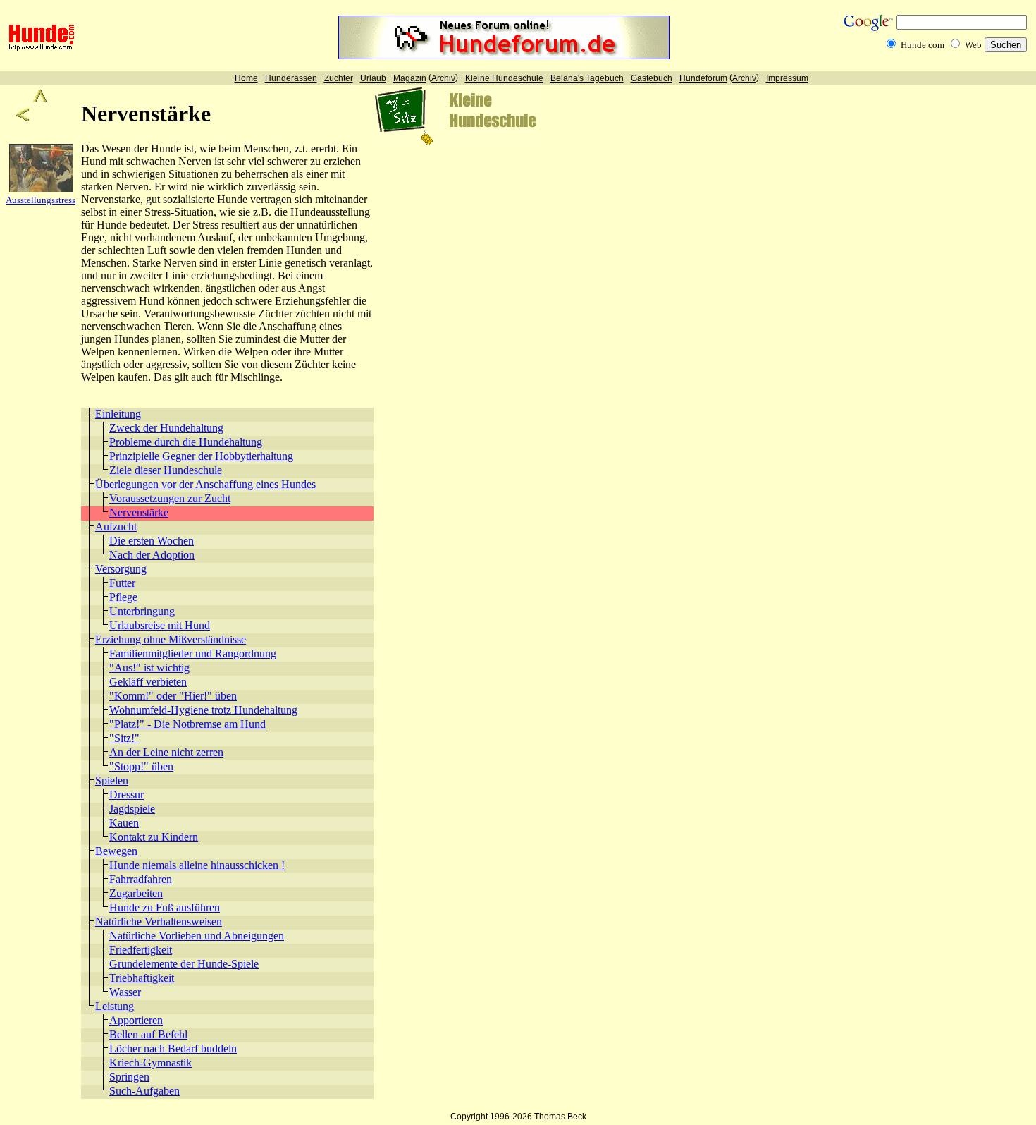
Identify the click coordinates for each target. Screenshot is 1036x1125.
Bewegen (116, 851)
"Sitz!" (124, 738)
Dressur (126, 795)
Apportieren (136, 1020)
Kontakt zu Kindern (153, 837)
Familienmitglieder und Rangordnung (192, 653)
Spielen (111, 780)
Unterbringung (142, 611)
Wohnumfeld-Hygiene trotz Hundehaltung (203, 710)
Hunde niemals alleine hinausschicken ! (197, 865)
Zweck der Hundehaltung (166, 428)
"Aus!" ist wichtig (149, 668)
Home (246, 78)
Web (973, 44)
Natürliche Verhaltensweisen (158, 922)
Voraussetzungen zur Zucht (169, 498)
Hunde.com (922, 44)
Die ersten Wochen (151, 541)
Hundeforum (703, 78)
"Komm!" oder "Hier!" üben (173, 696)
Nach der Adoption (152, 555)
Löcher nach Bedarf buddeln (173, 1048)
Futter (122, 583)
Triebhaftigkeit (141, 978)
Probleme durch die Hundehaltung (185, 442)
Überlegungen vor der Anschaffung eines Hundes (205, 484)
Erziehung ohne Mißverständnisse (170, 639)
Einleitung (118, 414)
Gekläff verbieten (148, 682)
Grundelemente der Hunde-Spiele (184, 964)
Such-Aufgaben (144, 1091)
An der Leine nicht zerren (166, 752)
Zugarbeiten (136, 893)
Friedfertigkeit (140, 950)
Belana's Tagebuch (587, 78)
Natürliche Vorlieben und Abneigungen (196, 936)
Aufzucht (116, 527)
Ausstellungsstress (40, 200)
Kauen (124, 823)
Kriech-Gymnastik (150, 1063)
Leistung (114, 1006)
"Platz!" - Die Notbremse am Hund (187, 724)
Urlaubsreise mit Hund (159, 625)
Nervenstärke (138, 512)
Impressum (787, 78)
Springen (129, 1077)
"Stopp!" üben (141, 766)
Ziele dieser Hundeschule (165, 470)
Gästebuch (651, 78)
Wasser (125, 992)
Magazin (409, 78)
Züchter (338, 78)
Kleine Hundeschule (504, 78)
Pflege (123, 597)
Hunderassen (291, 78)
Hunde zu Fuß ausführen (164, 907)
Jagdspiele (132, 809)
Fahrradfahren (140, 879)
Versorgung (121, 569)
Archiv (443, 78)
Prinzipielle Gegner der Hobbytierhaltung (201, 456)
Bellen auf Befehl (148, 1034)
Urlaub (373, 78)
